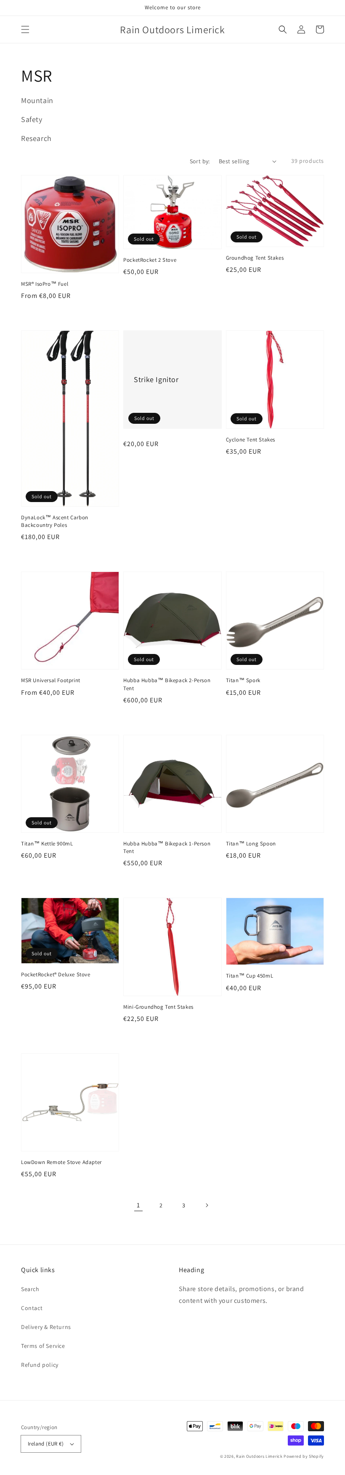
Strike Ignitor (156, 379)
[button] (25, 29)
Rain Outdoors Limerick (260, 1456)
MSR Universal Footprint (50, 680)
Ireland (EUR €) (46, 1443)
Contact (31, 1308)
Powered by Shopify (304, 1456)
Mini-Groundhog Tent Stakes (158, 1006)
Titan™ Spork (243, 680)
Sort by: (200, 161)
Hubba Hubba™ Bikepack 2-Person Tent (166, 684)
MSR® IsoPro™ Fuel (44, 283)
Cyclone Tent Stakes (250, 439)
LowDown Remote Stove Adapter (61, 1162)
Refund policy (39, 1365)
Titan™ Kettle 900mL (47, 843)
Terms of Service (43, 1346)
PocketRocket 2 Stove (149, 259)
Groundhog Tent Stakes (255, 257)
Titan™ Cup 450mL (249, 975)
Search (30, 1289)
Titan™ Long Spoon (251, 843)
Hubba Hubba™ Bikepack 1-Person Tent (166, 847)
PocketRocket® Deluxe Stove (55, 974)
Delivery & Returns (46, 1327)
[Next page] (206, 1205)
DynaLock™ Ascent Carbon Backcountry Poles (54, 521)
